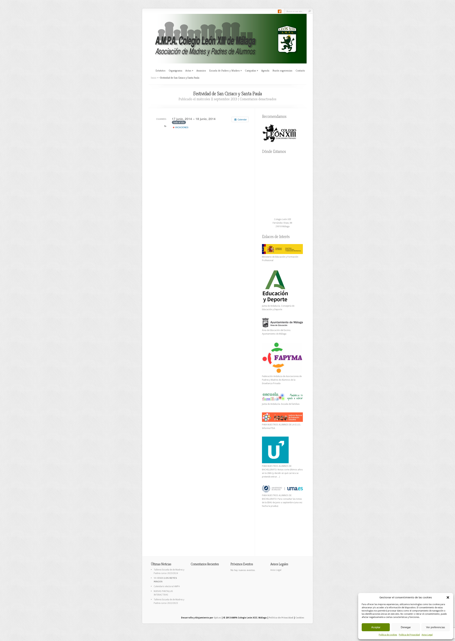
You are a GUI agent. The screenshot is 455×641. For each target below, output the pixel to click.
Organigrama (175, 70)
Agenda (265, 70)
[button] (448, 597)
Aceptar (375, 627)
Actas (189, 70)
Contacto (300, 70)
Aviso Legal (427, 635)
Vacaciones (181, 127)
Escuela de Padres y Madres (225, 70)
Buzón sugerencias (282, 70)
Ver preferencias (435, 627)
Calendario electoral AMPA (167, 586)
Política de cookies (388, 635)
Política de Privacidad (409, 635)
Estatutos (160, 70)
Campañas (251, 70)
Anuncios (201, 70)
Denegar (406, 627)
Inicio (153, 77)
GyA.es (217, 617)
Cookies (299, 617)
